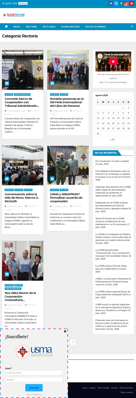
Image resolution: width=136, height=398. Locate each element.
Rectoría (31, 26)
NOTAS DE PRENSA (96, 26)
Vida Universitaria (126, 388)
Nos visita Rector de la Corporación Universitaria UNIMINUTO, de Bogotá (22, 298)
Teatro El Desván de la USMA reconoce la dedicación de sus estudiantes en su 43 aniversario (111, 221)
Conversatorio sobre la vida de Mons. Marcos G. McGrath (22, 197)
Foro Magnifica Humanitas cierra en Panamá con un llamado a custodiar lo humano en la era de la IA (112, 174)
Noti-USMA (49, 26)
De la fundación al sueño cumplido (112, 161)
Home (85, 388)
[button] (132, 26)
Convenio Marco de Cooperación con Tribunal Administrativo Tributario (22, 104)
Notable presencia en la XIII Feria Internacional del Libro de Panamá (67, 102)
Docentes (54, 94)
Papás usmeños (126, 392)
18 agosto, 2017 (60, 206)
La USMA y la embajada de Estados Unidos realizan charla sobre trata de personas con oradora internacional (113, 237)
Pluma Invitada (70, 26)
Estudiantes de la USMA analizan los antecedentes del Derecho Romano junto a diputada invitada (111, 206)
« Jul (112, 139)
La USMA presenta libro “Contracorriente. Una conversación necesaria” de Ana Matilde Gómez (112, 253)
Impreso (92, 388)
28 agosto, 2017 (60, 111)
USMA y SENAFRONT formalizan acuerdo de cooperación (66, 197)
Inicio (17, 26)
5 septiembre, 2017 (16, 111)
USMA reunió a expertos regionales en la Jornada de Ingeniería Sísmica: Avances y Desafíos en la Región (113, 307)
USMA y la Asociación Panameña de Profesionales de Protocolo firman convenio (113, 282)
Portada (114, 388)
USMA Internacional (22, 94)
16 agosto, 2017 (15, 305)
